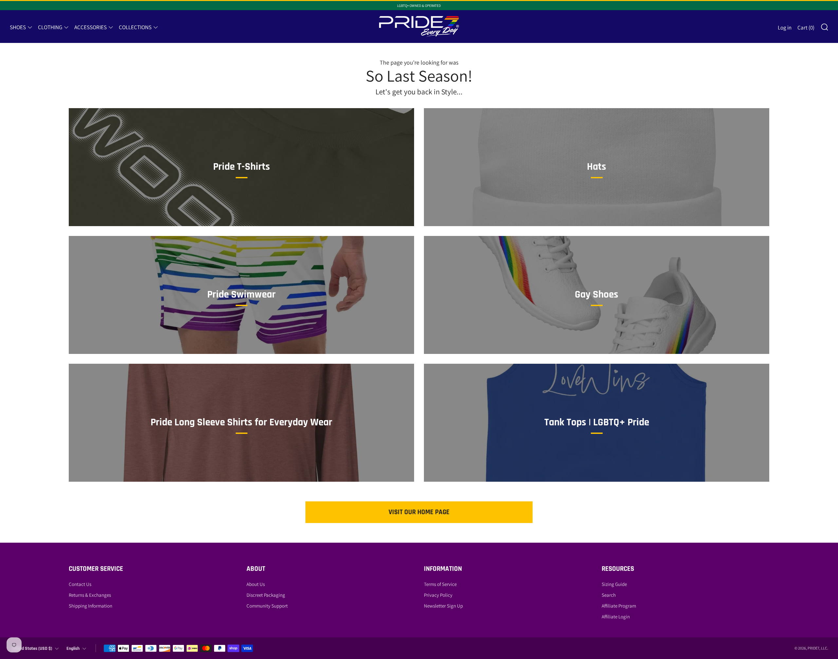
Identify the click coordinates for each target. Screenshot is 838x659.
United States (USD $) (32, 648)
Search (609, 595)
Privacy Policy (438, 595)
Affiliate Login (616, 616)
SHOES (18, 27)
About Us (255, 584)
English (73, 648)
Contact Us (80, 584)
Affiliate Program (619, 606)
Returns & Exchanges (90, 595)
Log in (785, 27)
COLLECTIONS (135, 27)
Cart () (805, 27)
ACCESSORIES (90, 27)
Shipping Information (90, 606)
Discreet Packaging (265, 595)
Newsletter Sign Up (443, 606)
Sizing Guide (614, 584)
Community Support (267, 606)
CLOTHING (50, 27)
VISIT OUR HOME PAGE (419, 512)
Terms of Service (440, 584)
